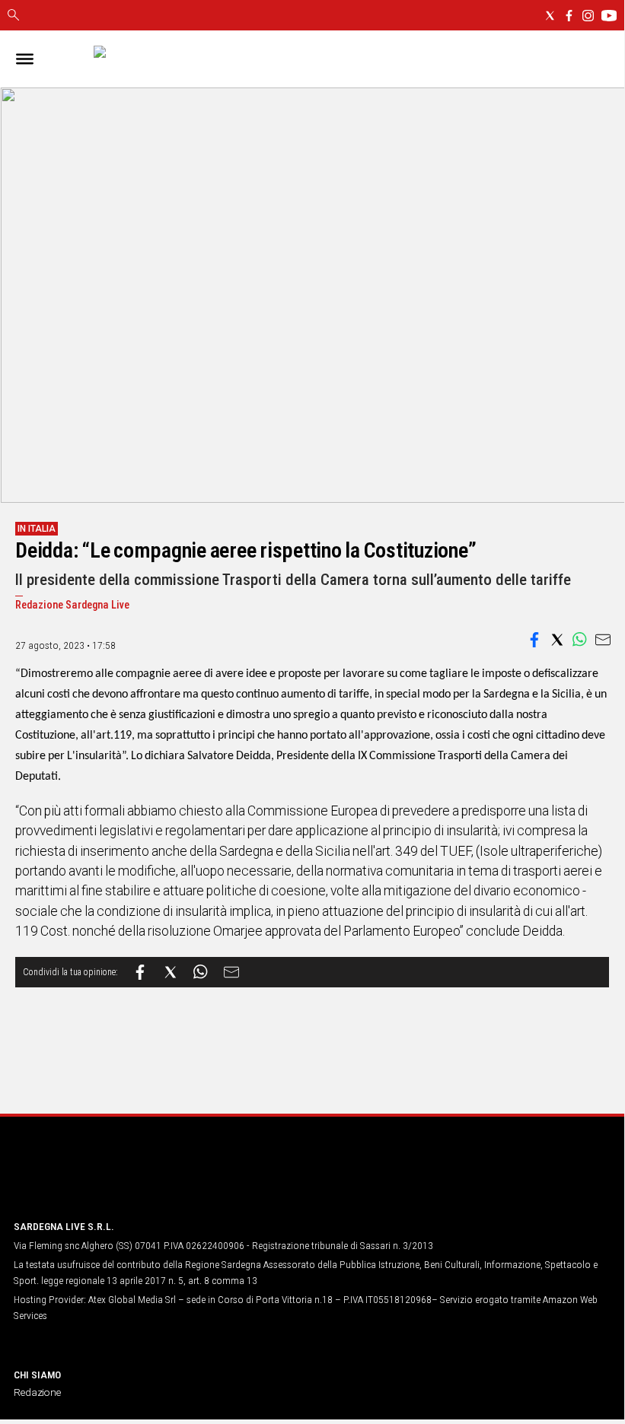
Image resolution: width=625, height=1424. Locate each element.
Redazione (37, 1392)
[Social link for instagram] (588, 15)
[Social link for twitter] (550, 15)
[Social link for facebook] (569, 15)
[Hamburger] (24, 59)
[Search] (13, 16)
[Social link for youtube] (609, 15)
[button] (534, 639)
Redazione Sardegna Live (72, 605)
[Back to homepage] (94, 1178)
